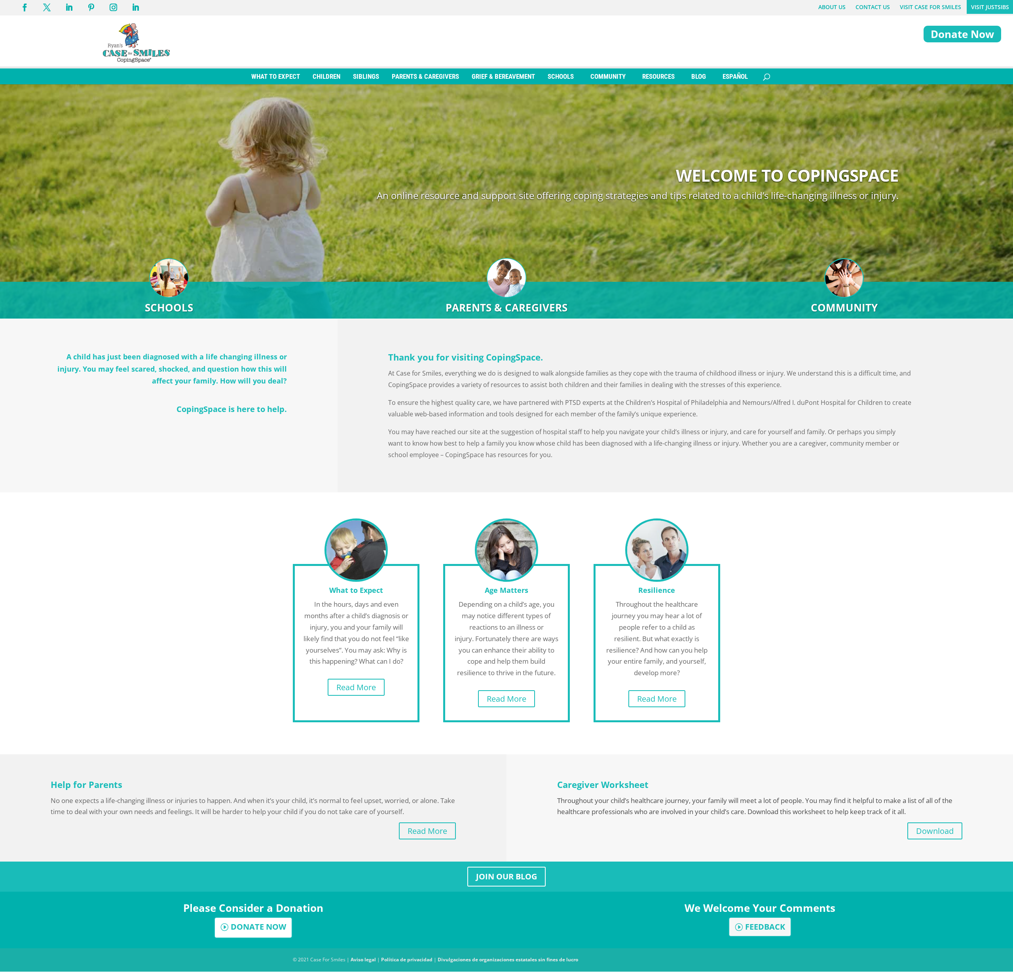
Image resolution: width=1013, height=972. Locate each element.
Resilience (656, 590)
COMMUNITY (608, 76)
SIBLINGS (366, 76)
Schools (169, 307)
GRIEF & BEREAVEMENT (503, 76)
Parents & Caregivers (506, 307)
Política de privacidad (407, 959)
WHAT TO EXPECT (275, 76)
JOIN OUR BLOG (506, 876)
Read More (356, 687)
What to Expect (356, 590)
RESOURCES (658, 76)
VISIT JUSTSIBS (990, 7)
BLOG (698, 76)
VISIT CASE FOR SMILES (930, 7)
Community (844, 307)
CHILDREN (326, 76)
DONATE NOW (258, 926)
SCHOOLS (561, 76)
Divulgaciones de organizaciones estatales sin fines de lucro (508, 959)
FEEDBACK (765, 926)
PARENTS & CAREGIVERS (425, 76)
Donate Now (962, 34)
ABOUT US (832, 7)
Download (935, 831)
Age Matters (506, 590)
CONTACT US (873, 7)
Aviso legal (363, 959)
